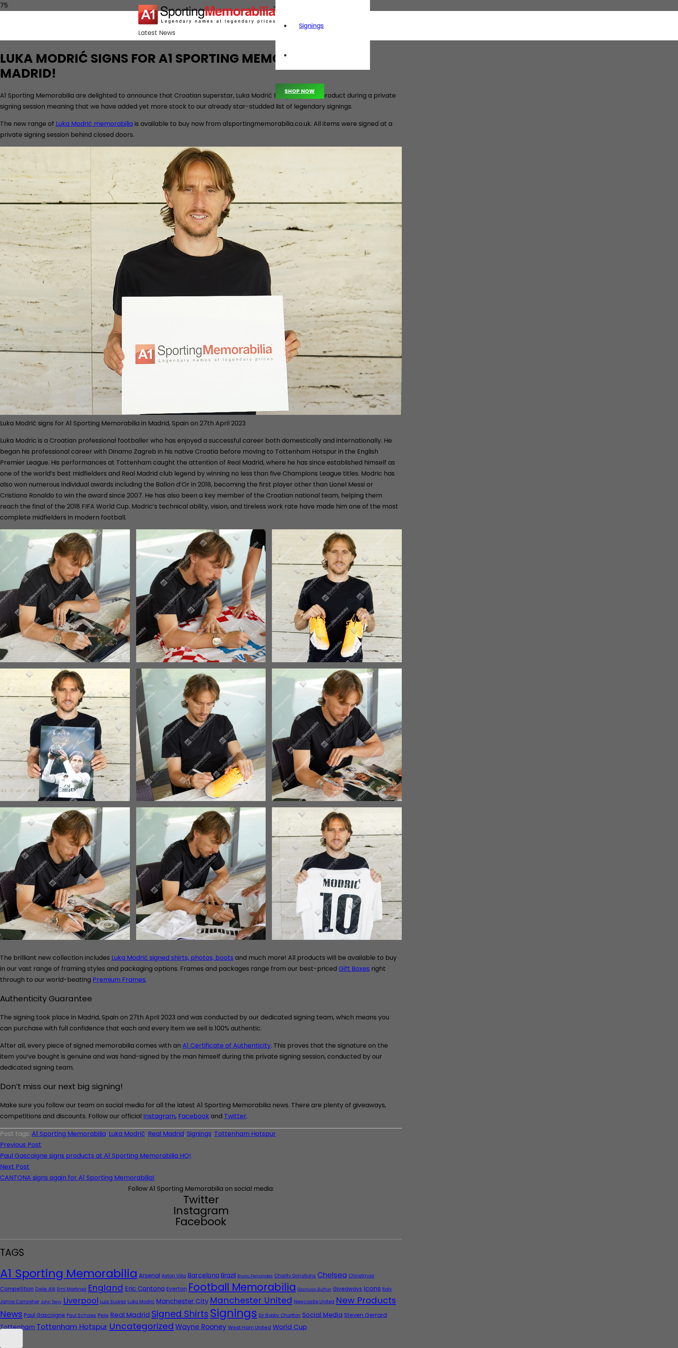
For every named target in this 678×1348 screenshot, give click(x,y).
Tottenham (17, 1327)
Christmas (361, 1275)
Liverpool (80, 1300)
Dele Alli (45, 1289)
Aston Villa (174, 1276)
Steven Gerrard (365, 1315)
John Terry (51, 1302)
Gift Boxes (354, 968)
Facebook (193, 1116)
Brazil (228, 1275)
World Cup (290, 1327)
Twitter (235, 1116)
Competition (17, 1289)
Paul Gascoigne (44, 1315)
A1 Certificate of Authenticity (226, 1045)
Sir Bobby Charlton (280, 1315)
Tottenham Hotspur (245, 1133)
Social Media (322, 1314)
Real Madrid (166, 1133)
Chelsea (332, 1275)
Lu (114, 957)
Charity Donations (295, 1276)
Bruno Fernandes (255, 1276)
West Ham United (249, 1327)
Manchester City (182, 1301)
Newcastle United (314, 1302)
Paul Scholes (81, 1315)
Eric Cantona (145, 1288)
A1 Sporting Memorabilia (69, 1133)
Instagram (159, 1116)
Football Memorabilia (242, 1287)
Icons (372, 1288)
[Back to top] (11, 1338)
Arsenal (149, 1275)
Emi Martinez (71, 1289)
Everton (176, 1289)
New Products (366, 1300)
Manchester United (251, 1300)
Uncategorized (141, 1326)
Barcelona (203, 1275)
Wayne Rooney (200, 1327)
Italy (387, 1289)
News (11, 1314)
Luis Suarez (113, 1302)
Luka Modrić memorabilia (94, 123)
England (105, 1287)
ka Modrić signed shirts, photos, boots (175, 957)
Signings (199, 1133)
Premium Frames (119, 979)
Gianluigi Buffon (314, 1289)
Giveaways (347, 1289)
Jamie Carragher (19, 1302)
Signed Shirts (179, 1314)
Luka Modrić (127, 1133)
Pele (103, 1315)
